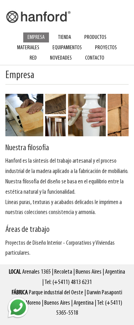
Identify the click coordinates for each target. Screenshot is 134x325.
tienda (64, 37)
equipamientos (67, 48)
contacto (94, 58)
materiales (28, 48)
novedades (61, 58)
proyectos (106, 48)
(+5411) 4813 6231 (72, 282)
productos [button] (95, 37)
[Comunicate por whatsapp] (18, 307)
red (33, 58)
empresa (36, 37)
